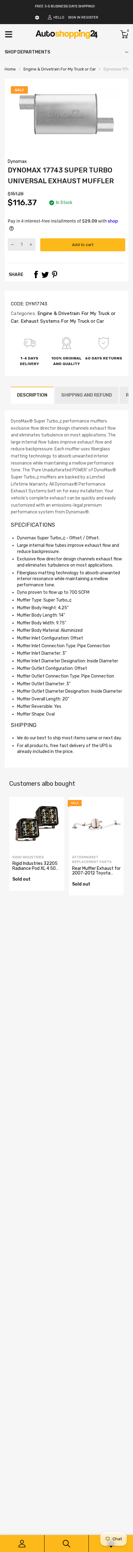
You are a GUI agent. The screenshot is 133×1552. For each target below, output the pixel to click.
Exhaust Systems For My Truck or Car (61, 321)
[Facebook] (36, 274)
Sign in (74, 17)
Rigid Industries (28, 857)
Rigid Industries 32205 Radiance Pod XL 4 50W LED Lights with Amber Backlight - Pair (35, 870)
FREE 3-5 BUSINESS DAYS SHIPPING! (65, 6)
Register (89, 17)
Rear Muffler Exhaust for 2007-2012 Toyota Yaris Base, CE (96, 873)
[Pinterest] (54, 274)
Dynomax (17, 161)
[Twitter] (45, 274)
